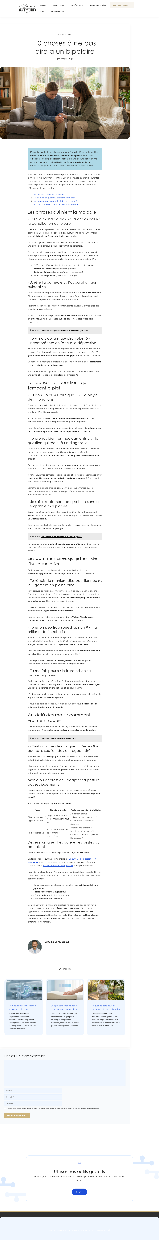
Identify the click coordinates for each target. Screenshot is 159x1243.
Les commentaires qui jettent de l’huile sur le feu (56, 201)
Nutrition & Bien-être (98, 5)
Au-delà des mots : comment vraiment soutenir (56, 204)
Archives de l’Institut (59, 11)
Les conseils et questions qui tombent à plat (54, 198)
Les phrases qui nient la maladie (49, 194)
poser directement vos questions (58, 865)
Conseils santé (58, 5)
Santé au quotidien (120, 5)
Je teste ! (79, 1192)
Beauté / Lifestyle (77, 5)
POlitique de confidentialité (95, 1230)
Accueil (43, 5)
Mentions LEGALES (58, 1230)
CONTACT (74, 1230)
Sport (42, 11)
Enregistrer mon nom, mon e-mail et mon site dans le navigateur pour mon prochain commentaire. (53, 1109)
